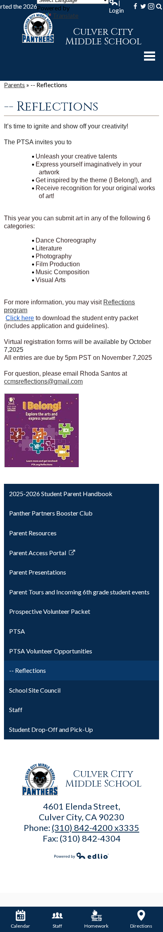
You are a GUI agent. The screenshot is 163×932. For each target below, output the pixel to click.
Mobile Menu (149, 56)
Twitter (143, 6)
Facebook (135, 6)
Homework (96, 926)
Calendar (20, 926)
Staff (57, 926)
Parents (14, 84)
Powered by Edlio (81, 855)
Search (159, 6)
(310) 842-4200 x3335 (95, 827)
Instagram (151, 6)
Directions (141, 926)
